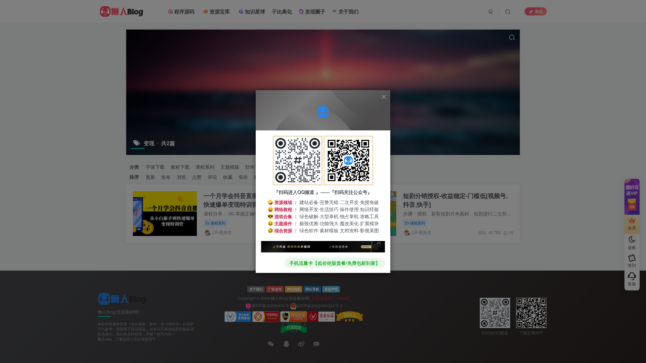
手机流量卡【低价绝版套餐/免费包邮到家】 (334, 262)
